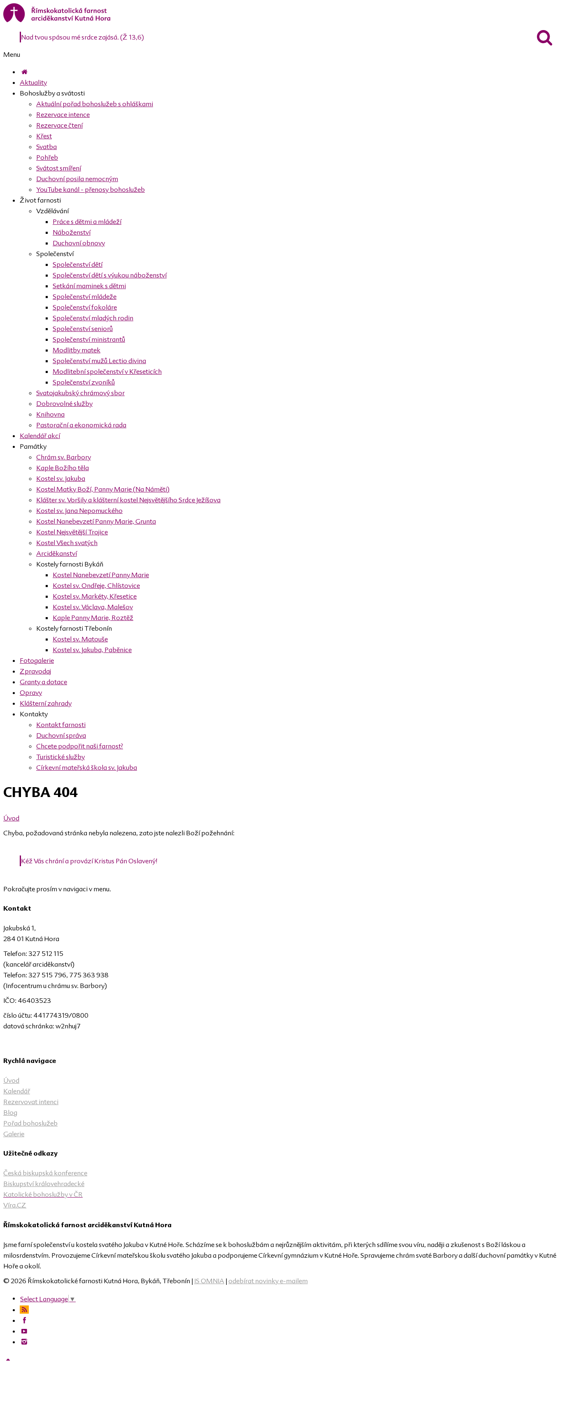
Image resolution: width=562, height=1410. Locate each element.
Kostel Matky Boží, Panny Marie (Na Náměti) (103, 489)
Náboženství (72, 232)
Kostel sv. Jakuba (60, 478)
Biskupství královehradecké (43, 1183)
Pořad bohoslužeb (30, 1123)
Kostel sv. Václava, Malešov (93, 607)
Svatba (46, 146)
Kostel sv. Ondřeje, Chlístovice (96, 585)
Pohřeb (47, 157)
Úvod (11, 818)
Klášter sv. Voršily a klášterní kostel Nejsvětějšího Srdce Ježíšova (128, 500)
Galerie (13, 1134)
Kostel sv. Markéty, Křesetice (95, 596)
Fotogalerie (37, 660)
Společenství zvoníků (84, 382)
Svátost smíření (58, 168)
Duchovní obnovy (79, 243)
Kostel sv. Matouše (80, 639)
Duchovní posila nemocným (77, 179)
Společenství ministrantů (89, 339)
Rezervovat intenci (30, 1102)
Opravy (31, 692)
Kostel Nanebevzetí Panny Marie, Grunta (96, 521)
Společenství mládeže (84, 296)
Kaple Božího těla (62, 468)
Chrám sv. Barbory (63, 457)
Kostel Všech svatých (67, 542)
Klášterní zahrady (46, 703)
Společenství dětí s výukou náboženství (110, 275)
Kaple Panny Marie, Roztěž (93, 617)
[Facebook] (24, 1320)
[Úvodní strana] (24, 72)
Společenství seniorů (83, 328)
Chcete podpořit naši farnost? (79, 746)
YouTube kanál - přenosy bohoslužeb (90, 189)
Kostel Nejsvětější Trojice (72, 532)
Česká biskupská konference (45, 1173)
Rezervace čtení (59, 125)
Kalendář (16, 1091)
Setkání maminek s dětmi (89, 286)
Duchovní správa (61, 735)
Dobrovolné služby (64, 403)
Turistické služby (60, 757)
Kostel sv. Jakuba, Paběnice (92, 650)
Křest (44, 136)
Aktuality (33, 82)
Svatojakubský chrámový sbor (80, 393)
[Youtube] (24, 1331)
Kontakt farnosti (61, 724)
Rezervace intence (63, 114)
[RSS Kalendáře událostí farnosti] (24, 1309)
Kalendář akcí (40, 435)
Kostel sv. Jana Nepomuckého (79, 510)
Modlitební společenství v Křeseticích (107, 371)
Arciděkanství (56, 553)
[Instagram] (24, 1342)
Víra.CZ (14, 1205)
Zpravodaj (35, 671)
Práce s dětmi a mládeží (87, 221)
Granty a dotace (43, 682)
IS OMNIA (209, 1281)
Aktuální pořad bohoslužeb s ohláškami (94, 104)
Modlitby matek (76, 350)
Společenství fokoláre (85, 307)
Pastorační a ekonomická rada (81, 425)
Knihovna (50, 414)
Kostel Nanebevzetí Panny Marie (101, 575)
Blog (10, 1112)
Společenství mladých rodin (93, 318)
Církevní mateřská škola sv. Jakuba (86, 767)
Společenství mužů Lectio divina (99, 361)
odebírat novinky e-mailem (268, 1281)
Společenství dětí (77, 264)
